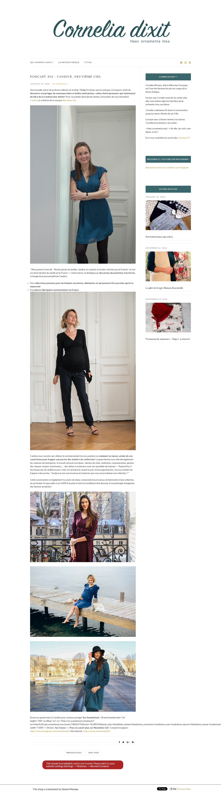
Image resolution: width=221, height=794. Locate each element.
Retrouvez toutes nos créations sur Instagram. (167, 167)
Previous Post (74, 753)
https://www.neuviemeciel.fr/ (97, 731)
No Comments (60, 84)
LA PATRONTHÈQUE (68, 62)
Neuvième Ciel (69, 100)
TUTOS (88, 62)
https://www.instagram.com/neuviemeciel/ (50, 731)
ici (68, 727)
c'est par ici (183, 137)
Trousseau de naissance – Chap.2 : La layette (168, 339)
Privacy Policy (184, 789)
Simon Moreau (70, 789)
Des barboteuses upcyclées (159, 236)
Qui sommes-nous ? (41, 62)
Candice (34, 100)
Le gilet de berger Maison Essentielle (164, 288)
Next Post (93, 753)
